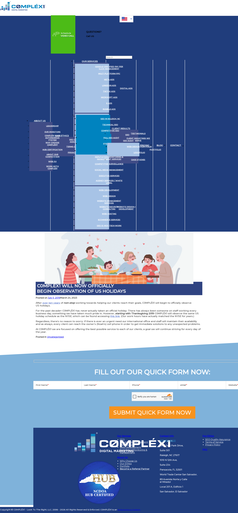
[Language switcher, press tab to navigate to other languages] (126, 18)
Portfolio (155, 149)
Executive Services (109, 176)
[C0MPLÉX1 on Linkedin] (189, 145)
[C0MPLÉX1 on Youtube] (203, 145)
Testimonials (138, 133)
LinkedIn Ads (109, 85)
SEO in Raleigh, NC (110, 119)
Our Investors (52, 132)
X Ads (109, 103)
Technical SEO (110, 125)
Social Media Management (109, 170)
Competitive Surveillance (109, 164)
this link (115, 316)
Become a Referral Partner (134, 469)
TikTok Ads (109, 91)
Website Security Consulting (109, 208)
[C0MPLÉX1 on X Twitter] (196, 145)
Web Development (109, 190)
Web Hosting (109, 214)
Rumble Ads (109, 109)
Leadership (52, 126)
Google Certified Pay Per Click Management (109, 67)
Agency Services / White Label (109, 181)
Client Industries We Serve (138, 139)
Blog (160, 145)
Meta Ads (109, 79)
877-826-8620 (102, 36)
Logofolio (139, 152)
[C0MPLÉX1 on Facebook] (210, 145)
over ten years (51, 302)
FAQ (204, 449)
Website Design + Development (126, 208)
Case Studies (138, 160)
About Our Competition (52, 155)
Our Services (90, 61)
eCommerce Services (109, 220)
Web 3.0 (52, 161)
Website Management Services (109, 202)
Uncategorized (55, 337)
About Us (40, 120)
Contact (175, 145)
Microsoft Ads (109, 97)
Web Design (109, 196)
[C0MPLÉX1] (22, 9)
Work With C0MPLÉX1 (52, 167)
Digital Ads (126, 88)
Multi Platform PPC (109, 73)
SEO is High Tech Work (109, 225)
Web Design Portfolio (139, 146)
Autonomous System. (129, 509)
